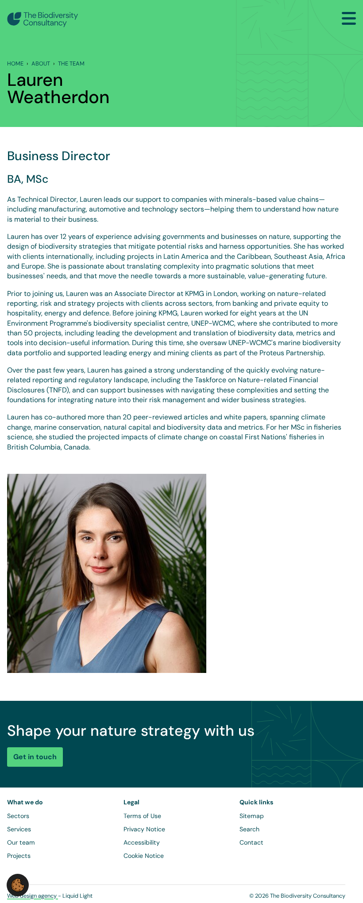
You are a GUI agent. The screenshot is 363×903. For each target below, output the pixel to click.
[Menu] (349, 18)
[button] (17, 884)
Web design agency (32, 895)
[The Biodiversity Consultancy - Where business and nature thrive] (42, 19)
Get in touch (35, 756)
